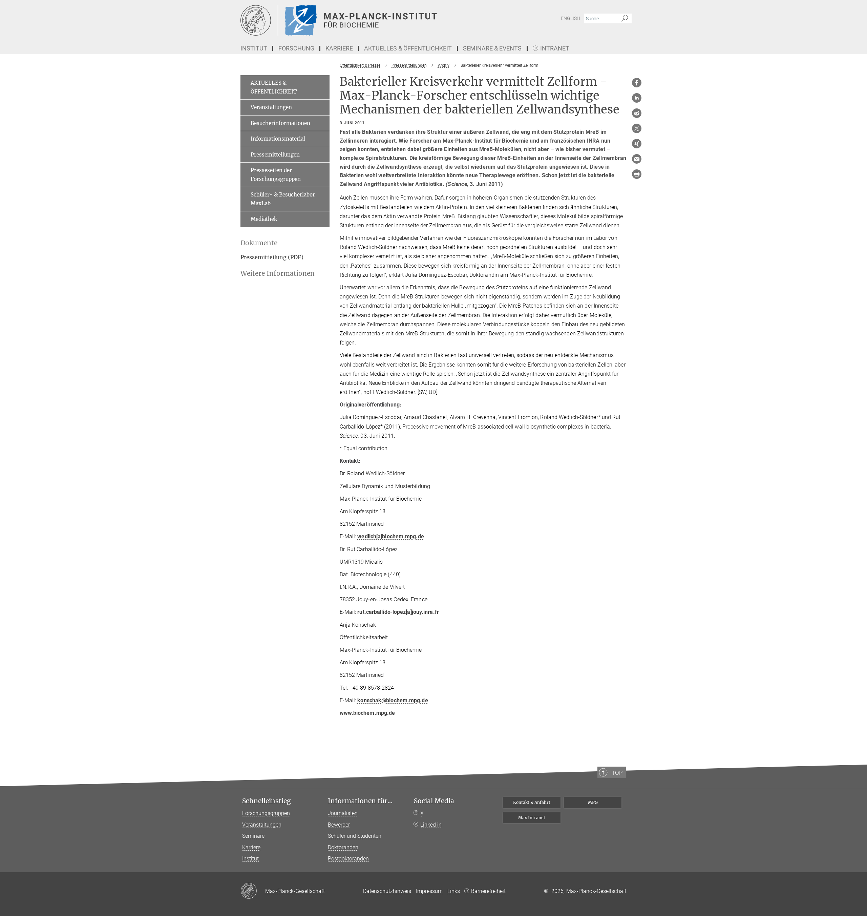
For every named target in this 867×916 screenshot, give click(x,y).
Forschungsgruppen (266, 813)
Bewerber (339, 824)
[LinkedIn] (637, 98)
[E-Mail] (637, 159)
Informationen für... (360, 801)
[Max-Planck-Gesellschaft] (252, 891)
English (570, 18)
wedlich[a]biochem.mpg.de (390, 536)
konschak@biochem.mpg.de (392, 700)
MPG (593, 802)
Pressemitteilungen (275, 154)
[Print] (637, 174)
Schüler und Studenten (354, 836)
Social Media (434, 801)
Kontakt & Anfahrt (531, 802)
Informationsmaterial (278, 139)
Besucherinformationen (280, 123)
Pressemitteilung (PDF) (271, 257)
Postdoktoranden (348, 858)
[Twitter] (637, 128)
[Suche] (625, 18)
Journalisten (343, 813)
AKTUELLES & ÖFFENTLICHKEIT (274, 87)
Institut (250, 858)
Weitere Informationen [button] (277, 273)
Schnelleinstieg (266, 801)
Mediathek (264, 219)
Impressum (429, 891)
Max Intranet (531, 817)
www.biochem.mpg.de (367, 713)
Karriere (251, 847)
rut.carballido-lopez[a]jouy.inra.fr (398, 612)
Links (453, 891)
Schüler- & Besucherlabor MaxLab (283, 199)
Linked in (431, 824)
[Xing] (637, 144)
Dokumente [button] (258, 243)
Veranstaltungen (271, 107)
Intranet (554, 48)
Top (617, 772)
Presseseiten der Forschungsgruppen (276, 174)
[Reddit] (637, 113)
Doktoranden (343, 847)
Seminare (253, 836)
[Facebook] (637, 83)
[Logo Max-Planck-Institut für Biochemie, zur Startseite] (367, 20)
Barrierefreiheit (488, 891)
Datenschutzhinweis (387, 891)
